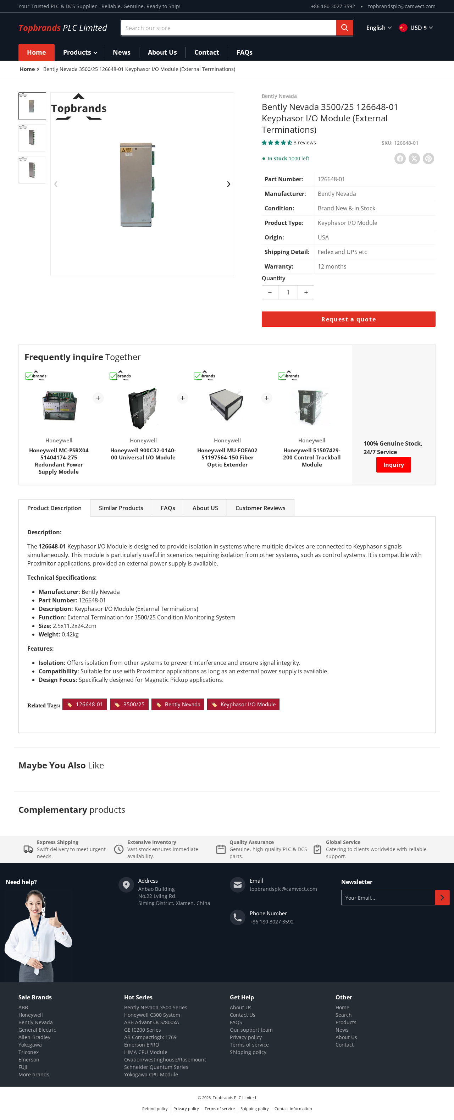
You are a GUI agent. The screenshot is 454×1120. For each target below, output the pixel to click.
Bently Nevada (182, 704)
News (342, 1029)
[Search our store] (344, 27)
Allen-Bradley (34, 1037)
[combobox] (237, 27)
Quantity (274, 278)
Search (344, 1014)
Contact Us (242, 1014)
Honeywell (30, 1014)
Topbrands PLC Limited (234, 1097)
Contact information (293, 1108)
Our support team (251, 1029)
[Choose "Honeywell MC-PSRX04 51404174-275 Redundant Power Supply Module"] (28, 376)
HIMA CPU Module (145, 1052)
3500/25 (134, 704)
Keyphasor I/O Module (248, 704)
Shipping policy (248, 1052)
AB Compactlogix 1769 (150, 1037)
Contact (345, 1044)
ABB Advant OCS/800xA (151, 1022)
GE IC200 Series (142, 1029)
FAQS (236, 1022)
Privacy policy (246, 1037)
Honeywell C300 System (152, 1014)
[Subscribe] (442, 897)
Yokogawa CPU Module (151, 1074)
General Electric (37, 1029)
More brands (33, 1074)
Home (342, 1007)
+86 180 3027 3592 (333, 6)
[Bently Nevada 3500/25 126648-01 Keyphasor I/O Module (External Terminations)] (32, 106)
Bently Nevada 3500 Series (155, 1007)
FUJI (22, 1067)
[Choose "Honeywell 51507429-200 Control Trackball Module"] (281, 376)
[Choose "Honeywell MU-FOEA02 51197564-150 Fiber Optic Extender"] (197, 376)
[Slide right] (229, 184)
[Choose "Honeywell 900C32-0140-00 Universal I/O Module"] (113, 376)
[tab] (54, 508)
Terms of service (249, 1044)
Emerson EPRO (141, 1044)
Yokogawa (30, 1044)
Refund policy (155, 1108)
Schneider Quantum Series (156, 1067)
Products (346, 1022)
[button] (278, 142)
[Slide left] (56, 184)
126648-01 (89, 704)
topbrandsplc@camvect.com (402, 6)
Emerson (28, 1059)
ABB (23, 1007)
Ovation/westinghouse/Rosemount (165, 1059)
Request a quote (348, 319)
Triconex (28, 1052)
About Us (240, 1007)
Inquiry (393, 465)
